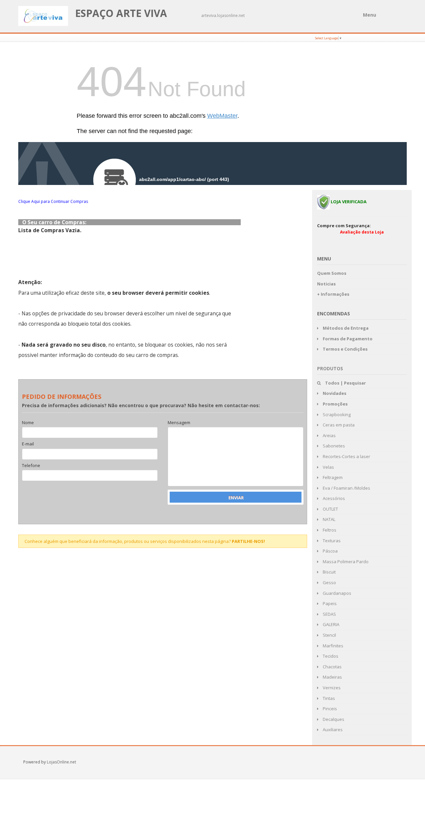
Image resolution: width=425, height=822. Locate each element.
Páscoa (330, 551)
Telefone (31, 465)
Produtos (330, 368)
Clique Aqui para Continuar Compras (53, 201)
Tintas (328, 698)
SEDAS (329, 614)
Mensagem (179, 422)
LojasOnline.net (61, 762)
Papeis (329, 603)
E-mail (28, 444)
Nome (28, 422)
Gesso (329, 582)
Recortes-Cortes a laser (346, 456)
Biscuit (329, 572)
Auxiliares (332, 730)
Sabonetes (333, 446)
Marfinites (332, 646)
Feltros (329, 530)
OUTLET (330, 509)
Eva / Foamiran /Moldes (346, 488)
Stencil (329, 635)
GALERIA (330, 624)
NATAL (328, 519)
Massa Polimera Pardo (345, 562)
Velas (328, 467)
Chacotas (332, 667)
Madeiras (332, 677)
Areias (329, 435)
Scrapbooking (336, 414)
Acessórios (333, 498)
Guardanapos (336, 593)
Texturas (331, 541)
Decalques (333, 719)
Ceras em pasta (338, 425)
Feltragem (332, 477)
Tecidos (330, 656)
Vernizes (331, 688)
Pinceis (329, 709)
